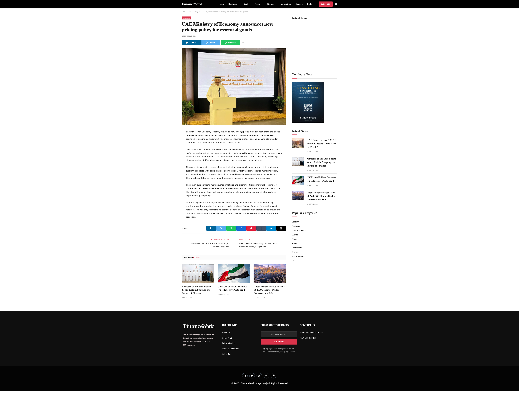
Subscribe (325, 4)
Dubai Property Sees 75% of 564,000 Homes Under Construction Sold (269, 290)
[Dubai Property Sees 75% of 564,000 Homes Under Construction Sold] (270, 273)
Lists (309, 4)
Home (221, 4)
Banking (295, 222)
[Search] (336, 4)
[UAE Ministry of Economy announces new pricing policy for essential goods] (234, 124)
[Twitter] (172, 145)
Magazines (286, 4)
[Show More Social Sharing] (243, 42)
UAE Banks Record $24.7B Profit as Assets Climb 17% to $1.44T (321, 143)
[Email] (172, 165)
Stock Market (298, 256)
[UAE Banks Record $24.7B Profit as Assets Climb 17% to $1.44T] (298, 143)
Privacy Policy (279, 352)
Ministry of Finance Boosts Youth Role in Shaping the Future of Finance (196, 290)
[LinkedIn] (172, 152)
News (257, 4)
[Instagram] (259, 375)
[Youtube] (266, 375)
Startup (295, 252)
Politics (295, 243)
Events (299, 4)
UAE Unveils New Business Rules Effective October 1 (232, 288)
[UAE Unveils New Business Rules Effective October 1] (234, 273)
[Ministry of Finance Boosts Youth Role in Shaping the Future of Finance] (198, 273)
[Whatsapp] (273, 375)
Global (270, 4)
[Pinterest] (172, 158)
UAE (246, 4)
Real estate (297, 248)
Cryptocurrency (298, 230)
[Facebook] (172, 138)
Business (232, 4)
